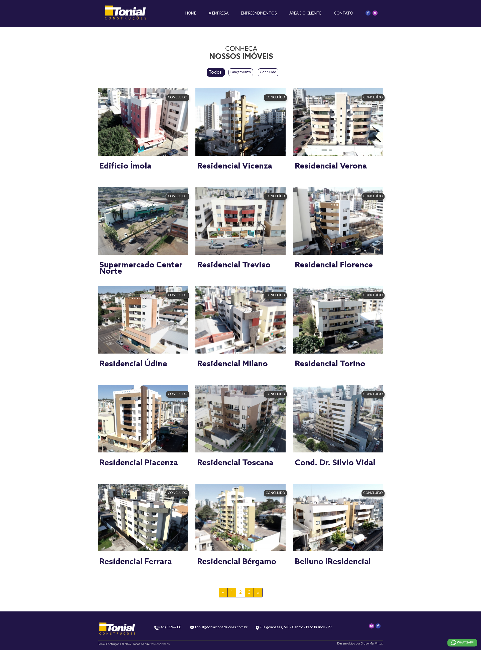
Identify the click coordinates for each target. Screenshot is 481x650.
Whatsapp (464, 642)
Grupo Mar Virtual (372, 643)
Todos (216, 72)
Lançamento (240, 72)
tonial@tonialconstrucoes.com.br (221, 627)
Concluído (268, 72)
